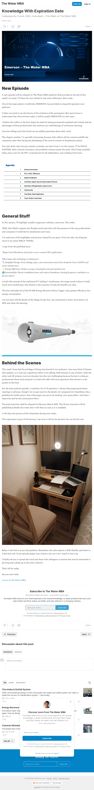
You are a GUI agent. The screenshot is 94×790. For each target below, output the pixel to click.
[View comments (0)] (13, 26)
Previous (11, 634)
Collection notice (64, 778)
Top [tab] (4, 682)
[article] (47, 695)
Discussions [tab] (20, 682)
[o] (88, 710)
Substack (37, 787)
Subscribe (77, 4)
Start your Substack (42, 783)
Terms (55, 778)
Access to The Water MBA (14, 580)
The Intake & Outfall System (16, 689)
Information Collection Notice (46, 746)
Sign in (87, 4)
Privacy (49, 778)
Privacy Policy (65, 746)
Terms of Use (59, 744)
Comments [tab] (7, 652)
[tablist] (12, 651)
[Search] (89, 682)
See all (7, 741)
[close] (70, 701)
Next (84, 634)
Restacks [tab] (18, 652)
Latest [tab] (11, 682)
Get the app (57, 783)
